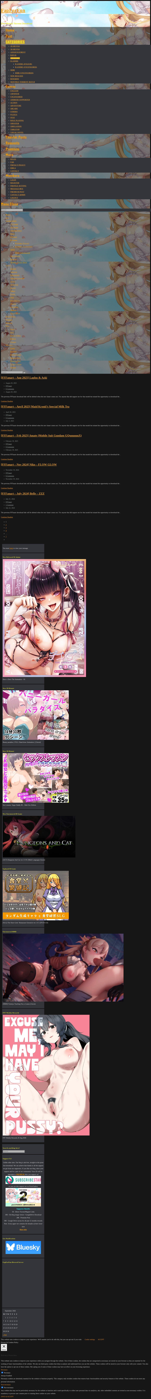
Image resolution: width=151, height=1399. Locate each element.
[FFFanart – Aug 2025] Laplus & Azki (24, 377)
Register (13, 352)
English (13, 269)
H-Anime (13, 240)
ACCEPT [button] (101, 1339)
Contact (13, 342)
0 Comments (10, 389)
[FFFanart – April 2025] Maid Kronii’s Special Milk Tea (35, 406)
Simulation (14, 307)
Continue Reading (7, 401)
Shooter (13, 304)
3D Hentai (14, 227)
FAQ (12, 332)
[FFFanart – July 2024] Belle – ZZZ (22, 493)
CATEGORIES (11, 221)
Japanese (13, 272)
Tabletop (13, 310)
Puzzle (12, 294)
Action (12, 281)
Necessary (7, 1373)
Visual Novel (15, 313)
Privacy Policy (15, 336)
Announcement (16, 231)
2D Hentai (14, 224)
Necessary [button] (4, 1370)
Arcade (13, 288)
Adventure (14, 285)
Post (7, 218)
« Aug (5, 1335)
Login (12, 348)
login (11, 548)
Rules (12, 329)
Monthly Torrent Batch (18, 262)
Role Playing (15, 301)
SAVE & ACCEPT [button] (7, 1396)
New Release (15, 256)
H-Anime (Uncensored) (23, 246)
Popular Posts (11, 317)
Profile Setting (15, 355)
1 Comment (9, 505)
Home (8, 215)
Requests (9, 320)
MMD (12, 250)
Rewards (13, 259)
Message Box (15, 358)
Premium (9, 323)
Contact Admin (15, 364)
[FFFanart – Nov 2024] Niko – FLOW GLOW (29, 464)
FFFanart (13, 237)
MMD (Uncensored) (22, 253)
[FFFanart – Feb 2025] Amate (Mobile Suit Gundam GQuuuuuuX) (41, 435)
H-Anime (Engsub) (22, 243)
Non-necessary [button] (6, 1385)
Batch (12, 234)
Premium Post (15, 361)
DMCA (13, 339)
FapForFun (13, 10)
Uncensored (14, 275)
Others (12, 291)
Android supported (17, 278)
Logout (13, 367)
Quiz (12, 297)
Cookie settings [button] (90, 1339)
